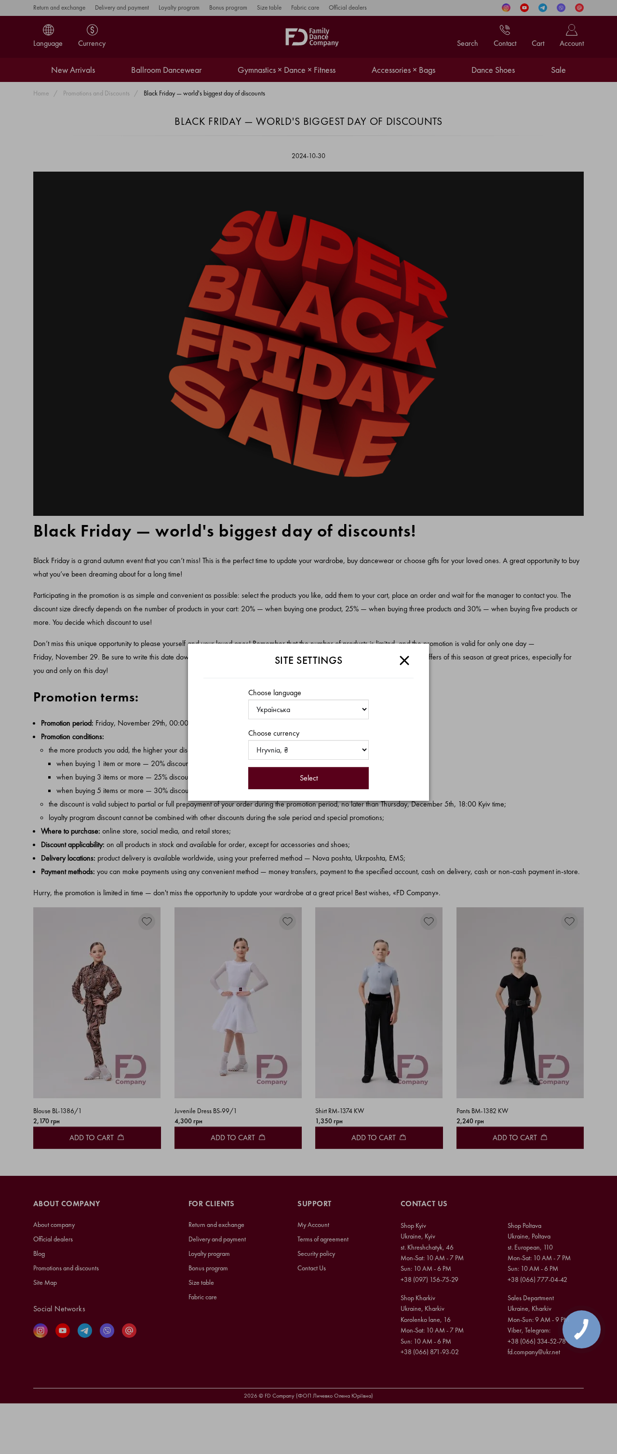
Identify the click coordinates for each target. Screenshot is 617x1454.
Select (309, 778)
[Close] (404, 660)
